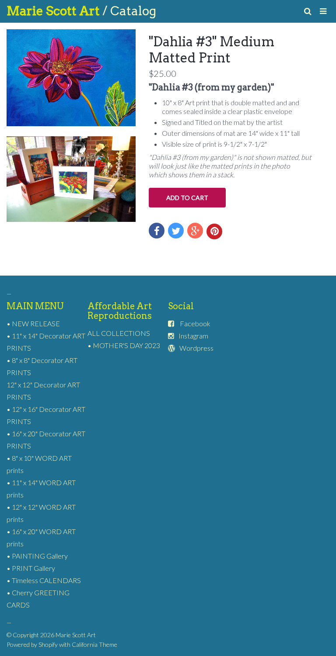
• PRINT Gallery (31, 568)
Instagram (193, 335)
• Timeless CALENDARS (44, 580)
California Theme (94, 644)
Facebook (195, 323)
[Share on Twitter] (176, 230)
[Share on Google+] (195, 230)
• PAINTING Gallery (37, 556)
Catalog (133, 10)
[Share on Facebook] (156, 230)
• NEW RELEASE (33, 323)
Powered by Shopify (32, 644)
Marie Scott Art (54, 10)
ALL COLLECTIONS (119, 333)
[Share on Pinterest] (214, 231)
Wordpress (196, 348)
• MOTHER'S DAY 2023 (124, 345)
